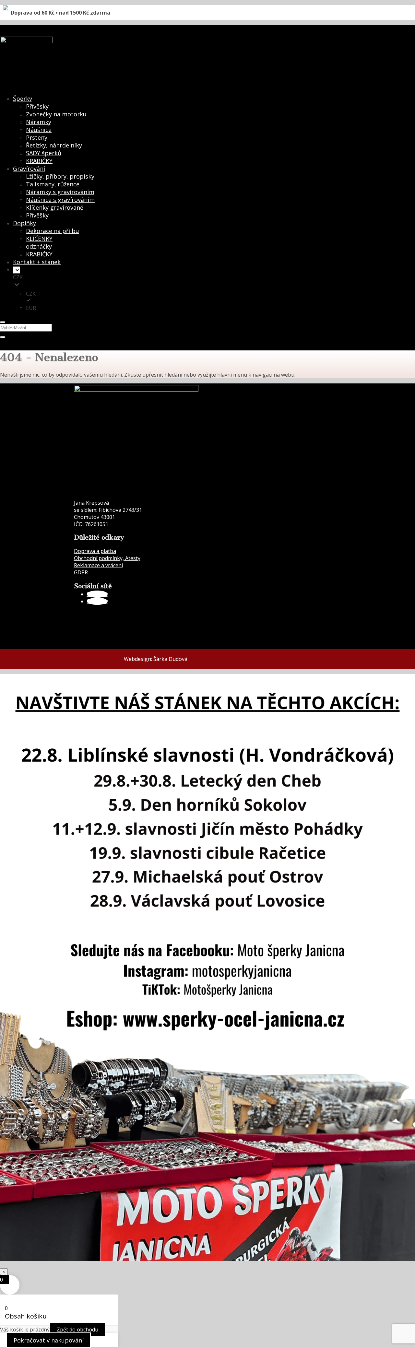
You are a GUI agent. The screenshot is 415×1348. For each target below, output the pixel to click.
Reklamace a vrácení (98, 565)
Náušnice (39, 130)
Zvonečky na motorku (56, 114)
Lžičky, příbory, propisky (60, 176)
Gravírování (29, 168)
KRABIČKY (39, 161)
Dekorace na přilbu (52, 231)
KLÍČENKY (39, 238)
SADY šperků (43, 153)
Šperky (22, 98)
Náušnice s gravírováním (60, 200)
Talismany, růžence (52, 184)
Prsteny (36, 137)
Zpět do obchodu (77, 1329)
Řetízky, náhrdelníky (54, 145)
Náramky (38, 122)
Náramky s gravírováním (60, 192)
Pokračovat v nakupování (49, 1340)
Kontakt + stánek (37, 262)
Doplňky (24, 223)
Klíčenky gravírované (54, 207)
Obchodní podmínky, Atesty (107, 558)
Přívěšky (37, 215)
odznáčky (39, 246)
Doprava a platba (95, 551)
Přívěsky (37, 106)
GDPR (81, 572)
